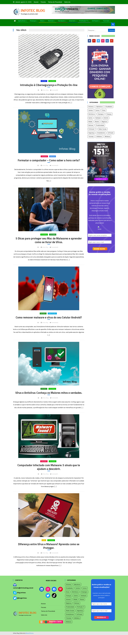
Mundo (97, 121)
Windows (52, 156)
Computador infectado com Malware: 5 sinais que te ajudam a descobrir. (49, 467)
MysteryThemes (30, 633)
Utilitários (99, 136)
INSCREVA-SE (101, 617)
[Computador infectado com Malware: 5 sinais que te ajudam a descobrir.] (48, 436)
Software (95, 21)
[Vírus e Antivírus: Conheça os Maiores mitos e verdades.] (48, 364)
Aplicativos (22, 21)
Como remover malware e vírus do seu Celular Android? (49, 317)
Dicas (42, 21)
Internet (72, 21)
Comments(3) (54, 247)
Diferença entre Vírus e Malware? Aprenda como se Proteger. (48, 546)
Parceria (43, 2)
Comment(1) (55, 474)
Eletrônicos (91, 114)
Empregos (101, 114)
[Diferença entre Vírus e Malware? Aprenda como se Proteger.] (48, 515)
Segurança (52, 81)
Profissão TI (83, 21)
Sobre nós (67, 2)
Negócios (104, 121)
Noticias (51, 21)
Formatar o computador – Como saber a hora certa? (49, 160)
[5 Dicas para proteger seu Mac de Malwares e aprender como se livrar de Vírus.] (48, 209)
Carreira (90, 110)
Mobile (90, 121)
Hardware (61, 21)
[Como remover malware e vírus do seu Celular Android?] (48, 288)
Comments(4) (54, 322)
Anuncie (36, 2)
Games (90, 118)
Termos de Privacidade (55, 2)
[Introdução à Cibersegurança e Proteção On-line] (48, 56)
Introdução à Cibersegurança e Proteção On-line (48, 85)
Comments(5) (54, 165)
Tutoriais (106, 21)
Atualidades (108, 106)
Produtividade (100, 125)
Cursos (97, 110)
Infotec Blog (45, 90)
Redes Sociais (102, 129)
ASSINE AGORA (99, 248)
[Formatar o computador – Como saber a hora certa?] (48, 131)
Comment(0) (55, 90)
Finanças (33, 21)
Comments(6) (54, 553)
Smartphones (52, 313)
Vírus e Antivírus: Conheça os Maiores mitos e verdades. (48, 393)
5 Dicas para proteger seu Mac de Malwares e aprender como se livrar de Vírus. (49, 240)
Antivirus (43, 313)
